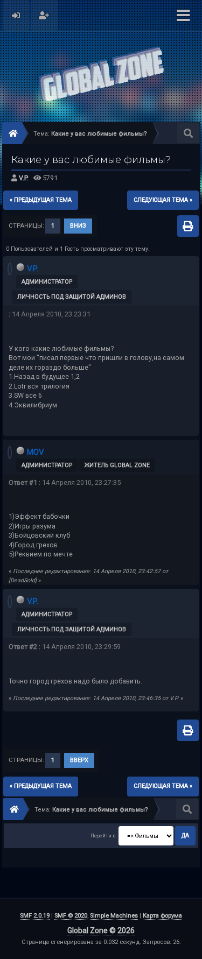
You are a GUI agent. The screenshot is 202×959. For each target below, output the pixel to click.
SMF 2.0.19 (35, 915)
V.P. (24, 178)
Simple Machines (114, 915)
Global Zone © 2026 (101, 930)
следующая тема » (163, 199)
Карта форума (162, 915)
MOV (35, 452)
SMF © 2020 (70, 915)
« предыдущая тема (41, 199)
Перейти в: (103, 835)
